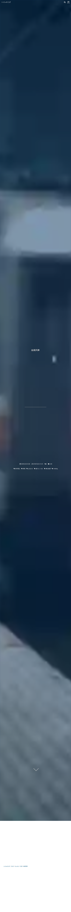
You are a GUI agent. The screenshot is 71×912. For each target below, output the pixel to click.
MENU (68, 2)
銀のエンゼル (39, 468)
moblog (55, 468)
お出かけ (30, 468)
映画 (24, 468)
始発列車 (35, 350)
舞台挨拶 (48, 468)
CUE (51, 464)
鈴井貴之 (17, 468)
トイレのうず (6, 2)
